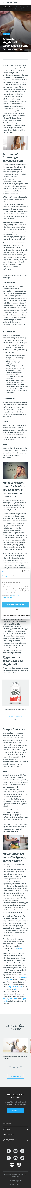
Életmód (11, 7)
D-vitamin (24, 977)
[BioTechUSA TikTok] (22, 1158)
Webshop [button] (7, 1124)
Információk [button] (8, 1135)
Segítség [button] (7, 1129)
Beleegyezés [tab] (6, 576)
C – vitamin (8, 979)
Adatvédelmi (8, 1174)
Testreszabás (15, 610)
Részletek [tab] (16, 576)
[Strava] (12, 1165)
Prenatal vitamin (17, 948)
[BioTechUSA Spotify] (9, 1158)
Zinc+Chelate (18, 989)
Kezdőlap (5, 7)
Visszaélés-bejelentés (15, 1181)
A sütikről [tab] (25, 576)
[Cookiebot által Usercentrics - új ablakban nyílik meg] (22, 571)
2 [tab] (17, 1067)
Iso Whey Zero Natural (10, 999)
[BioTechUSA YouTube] (22, 1151)
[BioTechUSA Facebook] (9, 1151)
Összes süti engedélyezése (15, 604)
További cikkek (15, 1076)
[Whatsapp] (19, 1165)
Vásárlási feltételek (15, 1185)
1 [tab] (14, 1067)
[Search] (27, 2)
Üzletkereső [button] (8, 1140)
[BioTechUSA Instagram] (15, 1151)
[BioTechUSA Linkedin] (15, 1158)
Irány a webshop (15, 717)
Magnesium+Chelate (15, 987)
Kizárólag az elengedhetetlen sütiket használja (16, 615)
